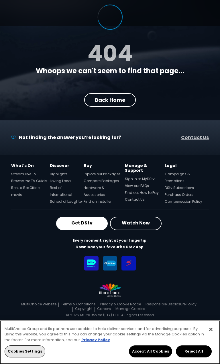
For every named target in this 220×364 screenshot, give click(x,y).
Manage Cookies (130, 308)
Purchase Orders (179, 194)
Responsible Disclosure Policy (171, 304)
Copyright (84, 308)
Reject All (193, 351)
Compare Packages (101, 180)
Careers (104, 308)
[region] (110, 342)
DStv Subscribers (179, 187)
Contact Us (195, 137)
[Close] (211, 329)
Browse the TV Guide (29, 180)
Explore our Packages (102, 174)
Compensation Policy (183, 201)
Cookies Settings (25, 351)
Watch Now (136, 223)
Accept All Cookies (150, 351)
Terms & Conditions (78, 304)
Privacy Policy (95, 340)
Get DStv (82, 223)
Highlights (59, 174)
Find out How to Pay (142, 192)
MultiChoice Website (38, 304)
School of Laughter (66, 201)
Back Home (110, 100)
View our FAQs (137, 185)
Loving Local (61, 180)
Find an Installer (97, 201)
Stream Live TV (23, 174)
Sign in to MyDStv (140, 178)
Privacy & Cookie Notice (120, 304)
